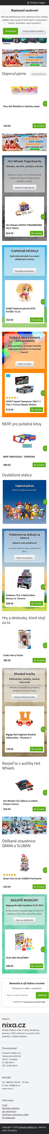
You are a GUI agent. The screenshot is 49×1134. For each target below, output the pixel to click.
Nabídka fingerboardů (24, 187)
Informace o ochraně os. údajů (15, 1114)
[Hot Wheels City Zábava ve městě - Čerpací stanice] (24, 785)
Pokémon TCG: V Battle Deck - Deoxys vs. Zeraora (21, 596)
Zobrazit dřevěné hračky (24, 697)
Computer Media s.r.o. (27, 1127)
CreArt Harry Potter (13, 655)
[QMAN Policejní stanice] (24, 825)
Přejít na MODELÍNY (24, 920)
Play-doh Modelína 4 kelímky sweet (21, 106)
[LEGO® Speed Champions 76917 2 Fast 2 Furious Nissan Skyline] (24, 386)
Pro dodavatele (8, 1117)
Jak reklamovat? (9, 1111)
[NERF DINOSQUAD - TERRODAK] (24, 441)
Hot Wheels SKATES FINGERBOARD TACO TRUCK (24, 226)
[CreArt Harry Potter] (24, 640)
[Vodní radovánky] (24, 58)
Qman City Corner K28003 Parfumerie (22, 878)
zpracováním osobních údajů (34, 1001)
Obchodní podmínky (11, 1108)
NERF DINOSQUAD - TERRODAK (19, 456)
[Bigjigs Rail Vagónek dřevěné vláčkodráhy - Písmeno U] (24, 719)
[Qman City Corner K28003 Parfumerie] (24, 863)
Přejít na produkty (24, 557)
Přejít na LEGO (24, 363)
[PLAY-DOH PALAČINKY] (24, 942)
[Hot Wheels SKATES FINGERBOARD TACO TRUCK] (24, 209)
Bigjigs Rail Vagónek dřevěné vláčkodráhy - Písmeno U (21, 736)
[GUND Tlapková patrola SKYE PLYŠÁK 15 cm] (24, 293)
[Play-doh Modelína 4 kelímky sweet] (24, 91)
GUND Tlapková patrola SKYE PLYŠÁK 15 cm (20, 310)
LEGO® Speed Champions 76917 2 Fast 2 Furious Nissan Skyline (23, 403)
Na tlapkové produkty (24, 271)
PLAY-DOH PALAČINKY (17, 957)
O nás (4, 1105)
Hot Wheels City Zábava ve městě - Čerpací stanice (21, 802)
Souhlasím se (29, 1001)
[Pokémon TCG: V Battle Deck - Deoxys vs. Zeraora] (24, 580)
